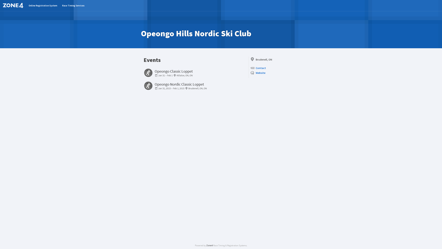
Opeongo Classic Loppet (174, 71)
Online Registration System (43, 5)
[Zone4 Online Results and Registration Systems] (13, 5)
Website (260, 73)
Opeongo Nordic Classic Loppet (179, 84)
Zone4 (209, 245)
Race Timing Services (73, 5)
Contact (261, 68)
